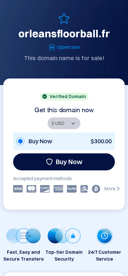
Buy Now (69, 162)
